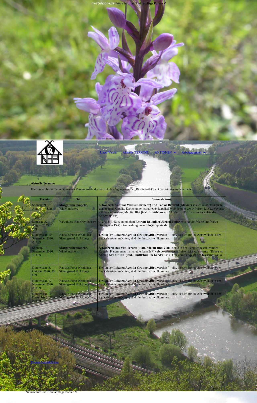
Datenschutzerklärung (45, 362)
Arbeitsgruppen (191, 152)
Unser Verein (108, 152)
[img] (128, 70)
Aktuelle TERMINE (136, 152)
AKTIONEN (163, 152)
